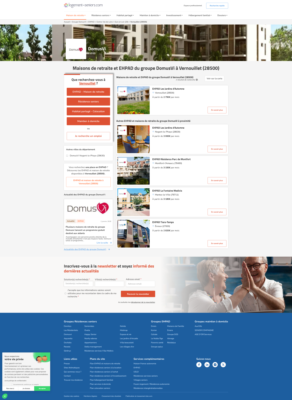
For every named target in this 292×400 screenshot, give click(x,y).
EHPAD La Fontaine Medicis (167, 191)
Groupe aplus (157, 346)
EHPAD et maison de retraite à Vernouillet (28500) (88, 182)
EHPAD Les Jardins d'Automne (168, 89)
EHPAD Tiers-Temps (163, 222)
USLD (136, 371)
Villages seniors (140, 380)
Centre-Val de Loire (104, 22)
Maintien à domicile (149, 15)
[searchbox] (78, 283)
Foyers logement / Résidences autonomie (151, 384)
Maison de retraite (75, 15)
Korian (154, 330)
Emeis (153, 326)
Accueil (67, 22)
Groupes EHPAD (160, 321)
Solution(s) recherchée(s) (76, 279)
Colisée (154, 334)
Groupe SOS (172, 334)
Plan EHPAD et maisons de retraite (105, 363)
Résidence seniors (100, 15)
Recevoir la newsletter (138, 294)
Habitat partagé (124, 15)
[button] (5, 396)
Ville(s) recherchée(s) (105, 279)
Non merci (10, 388)
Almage (170, 338)
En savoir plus (217, 110)
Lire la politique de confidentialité (15, 381)
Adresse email (133, 279)
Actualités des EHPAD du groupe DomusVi (85, 249)
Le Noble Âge (157, 338)
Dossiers (221, 15)
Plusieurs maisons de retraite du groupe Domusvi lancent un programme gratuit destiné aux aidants (85, 230)
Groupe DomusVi (79, 22)
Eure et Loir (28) (121, 22)
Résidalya (171, 342)
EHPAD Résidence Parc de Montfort (171, 159)
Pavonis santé (157, 342)
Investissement (173, 15)
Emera (170, 330)
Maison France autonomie (145, 363)
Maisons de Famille (175, 326)
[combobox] (78, 284)
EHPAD (91, 22)
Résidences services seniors (146, 376)
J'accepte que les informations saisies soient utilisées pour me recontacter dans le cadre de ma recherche (92, 293)
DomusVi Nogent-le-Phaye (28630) (87, 155)
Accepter (42, 388)
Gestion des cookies (71, 396)
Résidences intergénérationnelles (148, 388)
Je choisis (26, 388)
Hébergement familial (199, 15)
